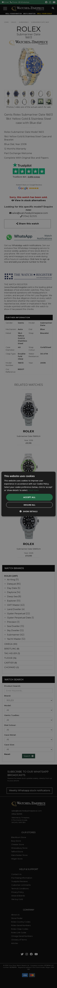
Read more (33, 490)
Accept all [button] (29, 497)
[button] (28, 511)
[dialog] (28, 494)
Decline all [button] (29, 504)
